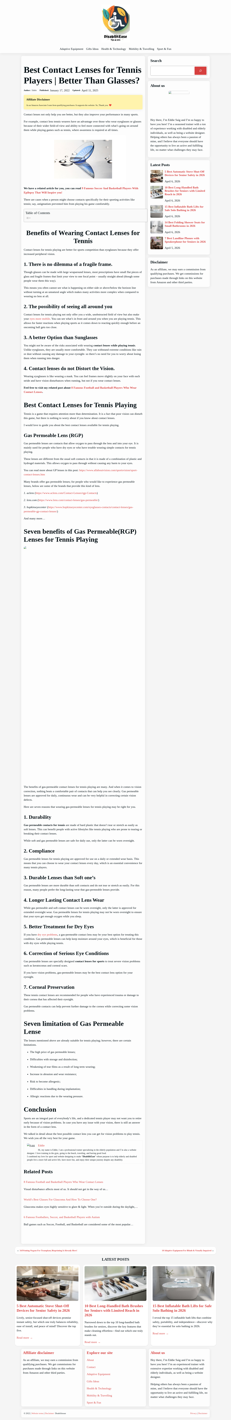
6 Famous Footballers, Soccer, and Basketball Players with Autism (62, 1217)
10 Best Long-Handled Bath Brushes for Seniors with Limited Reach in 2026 (185, 191)
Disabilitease (60, 1413)
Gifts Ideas (93, 1381)
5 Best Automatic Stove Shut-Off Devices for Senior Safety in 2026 (185, 173)
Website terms (37, 1413)
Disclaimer (49, 1413)
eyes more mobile (40, 318)
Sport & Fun (94, 1402)
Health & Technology (99, 1388)
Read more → (25, 1337)
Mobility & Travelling (99, 1395)
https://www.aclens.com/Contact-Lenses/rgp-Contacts (66, 493)
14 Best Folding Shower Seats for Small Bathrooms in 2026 (185, 224)
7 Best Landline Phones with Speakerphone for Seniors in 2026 (185, 240)
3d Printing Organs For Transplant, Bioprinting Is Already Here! (48, 1250)
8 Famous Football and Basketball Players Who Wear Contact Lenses (63, 1181)
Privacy (193, 1413)
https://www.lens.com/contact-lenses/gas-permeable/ (68, 500)
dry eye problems (47, 934)
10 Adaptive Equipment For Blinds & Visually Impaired (186, 1250)
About (90, 1360)
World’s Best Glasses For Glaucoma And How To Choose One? (60, 1199)
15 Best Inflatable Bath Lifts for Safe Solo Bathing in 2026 (184, 208)
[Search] (200, 71)
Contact (91, 1367)
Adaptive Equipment (98, 1374)
